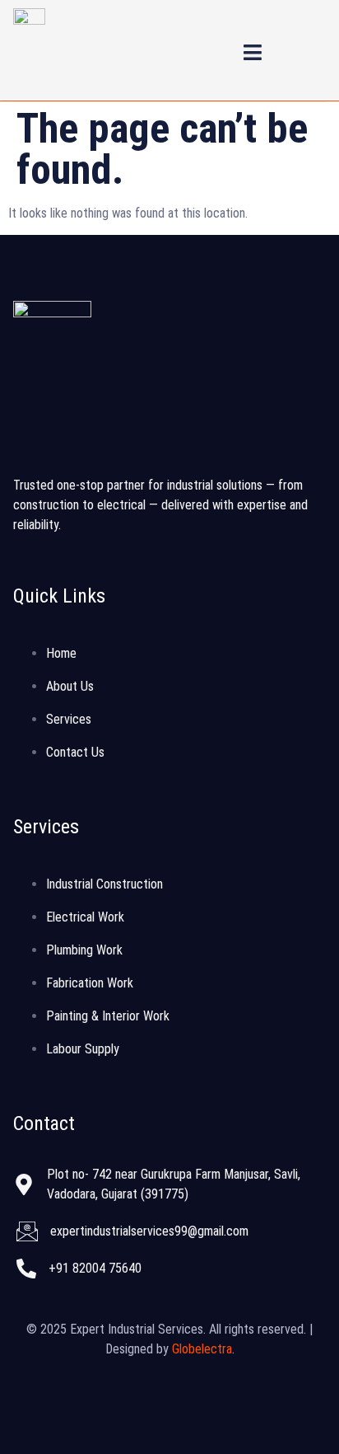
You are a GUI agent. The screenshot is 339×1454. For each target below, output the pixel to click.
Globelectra (202, 1349)
